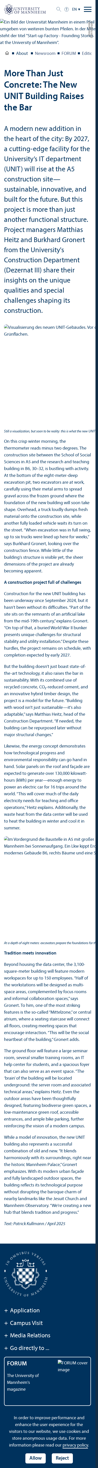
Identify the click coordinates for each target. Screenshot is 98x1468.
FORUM (69, 53)
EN (74, 10)
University (7, 54)
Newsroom (45, 53)
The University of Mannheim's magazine (23, 1382)
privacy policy (75, 1445)
